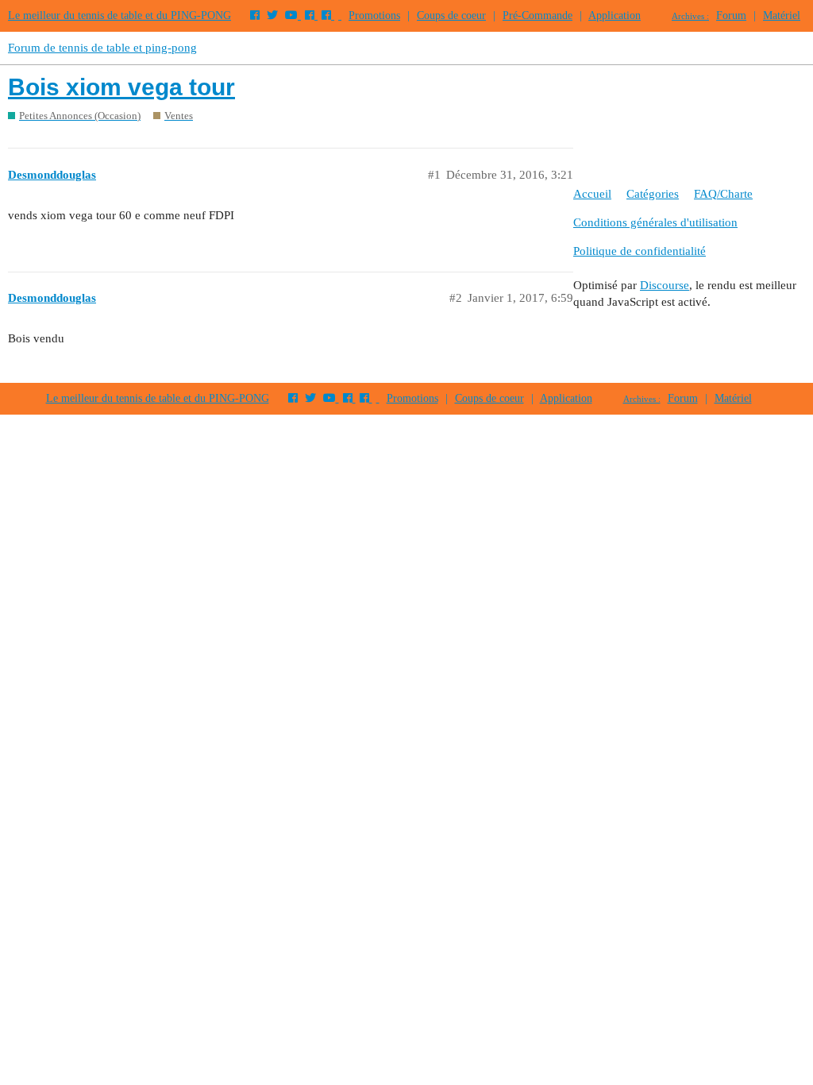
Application (614, 15)
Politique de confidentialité (639, 251)
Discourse (664, 285)
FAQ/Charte (723, 193)
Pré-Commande (537, 15)
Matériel (781, 15)
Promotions (374, 15)
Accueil (592, 193)
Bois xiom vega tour (121, 87)
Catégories (652, 193)
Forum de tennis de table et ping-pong (102, 47)
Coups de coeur (451, 15)
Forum (731, 15)
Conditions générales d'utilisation (655, 222)
